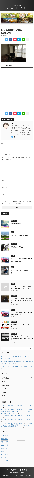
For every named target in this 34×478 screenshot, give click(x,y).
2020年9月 (4, 460)
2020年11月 (4, 454)
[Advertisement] (17, 90)
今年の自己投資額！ (17, 223)
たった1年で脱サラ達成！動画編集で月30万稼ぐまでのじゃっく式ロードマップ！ (22, 300)
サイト (4, 194)
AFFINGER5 (28, 475)
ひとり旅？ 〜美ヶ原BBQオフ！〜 (21, 235)
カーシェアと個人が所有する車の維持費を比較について (16, 367)
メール (4, 187)
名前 (3, 180)
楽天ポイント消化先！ (17, 247)
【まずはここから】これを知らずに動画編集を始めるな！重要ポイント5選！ (22, 338)
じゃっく (28, 406)
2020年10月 (5, 457)
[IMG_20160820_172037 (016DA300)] (19, 39)
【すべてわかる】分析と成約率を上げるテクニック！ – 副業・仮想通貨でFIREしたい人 (16, 411)
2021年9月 (4, 445)
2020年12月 (5, 451)
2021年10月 (4, 442)
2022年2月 (4, 439)
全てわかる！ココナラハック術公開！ (12, 406)
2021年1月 (4, 448)
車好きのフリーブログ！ (17, 8)
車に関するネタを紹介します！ (17, 472)
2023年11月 (4, 436)
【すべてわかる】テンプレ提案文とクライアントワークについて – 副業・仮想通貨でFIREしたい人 (16, 425)
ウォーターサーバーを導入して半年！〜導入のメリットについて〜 (16, 357)
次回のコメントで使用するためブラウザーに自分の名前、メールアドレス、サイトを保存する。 (16, 202)
